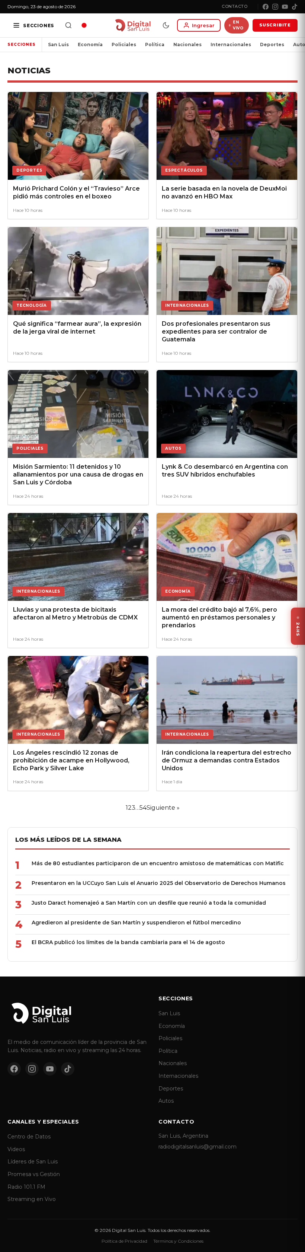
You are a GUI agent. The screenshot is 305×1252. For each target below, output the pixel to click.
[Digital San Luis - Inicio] (132, 25)
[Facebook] (266, 7)
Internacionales (231, 44)
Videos (16, 1149)
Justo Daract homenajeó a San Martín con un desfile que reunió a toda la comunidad (149, 902)
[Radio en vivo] (84, 25)
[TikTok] (295, 7)
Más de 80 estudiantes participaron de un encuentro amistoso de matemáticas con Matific (158, 863)
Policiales (124, 44)
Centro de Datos (29, 1136)
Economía (90, 44)
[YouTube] (285, 7)
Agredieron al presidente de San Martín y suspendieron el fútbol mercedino (136, 922)
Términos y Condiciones (178, 1241)
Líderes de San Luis (32, 1161)
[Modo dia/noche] (165, 25)
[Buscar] (68, 25)
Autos (166, 1101)
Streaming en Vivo (31, 1199)
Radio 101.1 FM (26, 1186)
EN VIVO (238, 25)
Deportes (272, 44)
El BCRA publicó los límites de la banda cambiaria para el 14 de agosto (128, 942)
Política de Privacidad (124, 1241)
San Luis (58, 44)
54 (143, 807)
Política (154, 44)
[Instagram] (275, 7)
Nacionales (187, 44)
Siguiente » (163, 807)
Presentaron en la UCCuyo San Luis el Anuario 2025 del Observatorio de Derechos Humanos (159, 883)
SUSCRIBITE (275, 25)
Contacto (234, 6)
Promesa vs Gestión (33, 1174)
